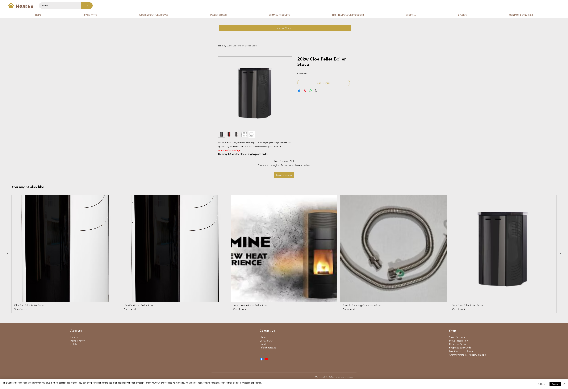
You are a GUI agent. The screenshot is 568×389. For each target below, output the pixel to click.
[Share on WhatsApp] (310, 90)
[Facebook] (261, 359)
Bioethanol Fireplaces (461, 351)
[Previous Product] (7, 254)
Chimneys (481, 354)
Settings (541, 383)
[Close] (564, 384)
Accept (555, 383)
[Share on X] (316, 90)
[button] (90, 15)
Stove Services (457, 337)
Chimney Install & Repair (462, 354)
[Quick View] (65, 248)
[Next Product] (561, 254)
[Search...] (87, 5)
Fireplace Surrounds (460, 347)
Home (221, 45)
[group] (284, 254)
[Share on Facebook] (299, 90)
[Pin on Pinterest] (305, 90)
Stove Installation (458, 340)
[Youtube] (266, 359)
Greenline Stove (458, 344)
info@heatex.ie (268, 347)
